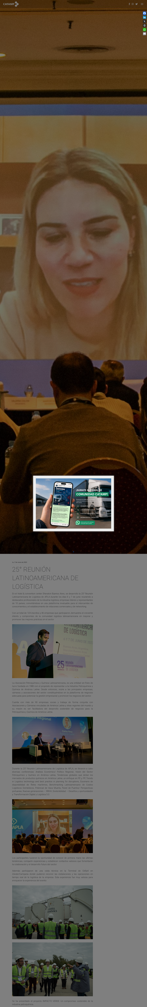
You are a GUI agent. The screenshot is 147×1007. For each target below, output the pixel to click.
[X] (144, 21)
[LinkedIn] (144, 17)
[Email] (144, 34)
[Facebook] (144, 13)
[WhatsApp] (144, 30)
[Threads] (144, 25)
